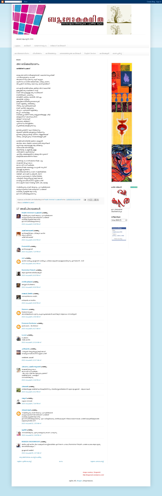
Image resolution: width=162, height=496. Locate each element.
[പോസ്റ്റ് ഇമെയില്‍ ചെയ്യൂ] (84, 199)
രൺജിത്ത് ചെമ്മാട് (28, 202)
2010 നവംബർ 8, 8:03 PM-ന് (31, 275)
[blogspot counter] (133, 187)
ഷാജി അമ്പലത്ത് (27, 230)
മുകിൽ (24, 430)
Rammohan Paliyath (28, 270)
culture (119, 235)
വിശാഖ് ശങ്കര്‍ (26, 410)
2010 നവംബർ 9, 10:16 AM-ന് (31, 342)
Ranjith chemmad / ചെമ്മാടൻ (31, 213)
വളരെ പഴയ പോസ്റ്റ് (97, 461)
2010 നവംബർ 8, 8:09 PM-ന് (31, 287)
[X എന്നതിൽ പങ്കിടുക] (93, 200)
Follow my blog (118, 238)
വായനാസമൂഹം (40, 46)
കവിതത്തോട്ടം (50, 53)
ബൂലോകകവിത (117, 232)
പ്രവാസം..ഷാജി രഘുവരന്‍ (31, 367)
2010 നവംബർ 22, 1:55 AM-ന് (31, 423)
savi (23, 258)
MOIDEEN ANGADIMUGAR (31, 442)
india (122, 235)
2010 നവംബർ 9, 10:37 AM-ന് (31, 360)
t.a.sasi (24, 335)
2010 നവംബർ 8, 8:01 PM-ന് (31, 263)
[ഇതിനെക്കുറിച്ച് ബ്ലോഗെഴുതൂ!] (91, 200)
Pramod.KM (26, 246)
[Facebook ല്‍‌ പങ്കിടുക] (95, 200)
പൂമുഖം (17, 46)
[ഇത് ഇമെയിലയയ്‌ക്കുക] (89, 200)
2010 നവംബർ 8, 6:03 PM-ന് (31, 240)
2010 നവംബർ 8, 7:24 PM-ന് (31, 252)
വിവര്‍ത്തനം (37, 53)
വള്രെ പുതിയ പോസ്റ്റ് (24, 461)
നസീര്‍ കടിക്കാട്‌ (27, 282)
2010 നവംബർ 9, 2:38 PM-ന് (31, 380)
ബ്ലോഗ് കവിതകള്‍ (57, 46)
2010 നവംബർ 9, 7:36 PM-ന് (31, 403)
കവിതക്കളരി (104, 53)
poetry (114, 235)
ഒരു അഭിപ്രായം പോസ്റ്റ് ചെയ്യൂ (30, 457)
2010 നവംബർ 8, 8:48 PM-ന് (31, 303)
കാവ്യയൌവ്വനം (21, 53)
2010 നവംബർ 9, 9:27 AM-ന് (31, 328)
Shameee (25, 309)
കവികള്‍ (27, 46)
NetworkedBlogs (117, 228)
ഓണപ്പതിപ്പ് (117, 53)
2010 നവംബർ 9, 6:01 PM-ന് (31, 392)
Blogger (79, 481)
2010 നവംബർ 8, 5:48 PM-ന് (31, 224)
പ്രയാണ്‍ (25, 386)
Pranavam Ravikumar (29, 323)
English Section (90, 53)
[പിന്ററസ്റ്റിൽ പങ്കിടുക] (98, 200)
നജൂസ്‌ (24, 398)
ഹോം (61, 461)
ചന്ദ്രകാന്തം (26, 349)
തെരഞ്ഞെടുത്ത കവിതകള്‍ (70, 53)
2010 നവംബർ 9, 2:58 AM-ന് (31, 317)
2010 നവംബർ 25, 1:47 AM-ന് (31, 453)
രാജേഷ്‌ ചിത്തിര (27, 293)
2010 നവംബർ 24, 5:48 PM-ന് (31, 435)
